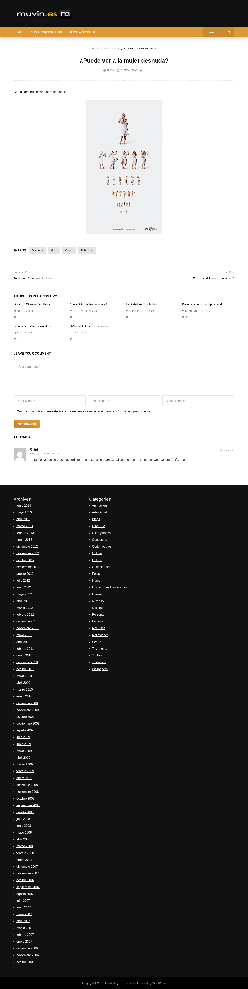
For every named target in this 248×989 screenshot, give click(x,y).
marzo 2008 (24, 846)
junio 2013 (23, 505)
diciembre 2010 (27, 662)
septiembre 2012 (28, 567)
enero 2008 (24, 859)
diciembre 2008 (27, 785)
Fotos (96, 573)
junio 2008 (23, 825)
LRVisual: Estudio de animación (89, 325)
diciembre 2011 (27, 621)
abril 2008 (23, 839)
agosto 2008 (25, 812)
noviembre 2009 (27, 710)
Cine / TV (98, 526)
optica (69, 250)
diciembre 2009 (27, 703)
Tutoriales (99, 662)
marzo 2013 (24, 526)
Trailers (97, 655)
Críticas (97, 553)
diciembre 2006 (27, 948)
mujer (54, 250)
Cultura (97, 560)
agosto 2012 (25, 573)
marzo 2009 (24, 764)
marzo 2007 (24, 928)
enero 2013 (24, 539)
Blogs (96, 519)
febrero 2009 (25, 771)
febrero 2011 (25, 648)
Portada (97, 621)
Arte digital (109, 48)
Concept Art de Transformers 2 (89, 304)
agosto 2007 (25, 894)
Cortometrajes (101, 546)
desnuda (37, 250)
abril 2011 (23, 642)
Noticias (97, 607)
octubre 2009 (25, 716)
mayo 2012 (24, 594)
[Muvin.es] (44, 14)
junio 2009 (23, 744)
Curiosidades (101, 567)
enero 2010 (24, 696)
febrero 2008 (25, 853)
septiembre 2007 (28, 887)
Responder (228, 450)
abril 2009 (23, 757)
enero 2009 (24, 778)
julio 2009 (23, 737)
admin (110, 70)
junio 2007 (23, 907)
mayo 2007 (24, 914)
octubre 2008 (25, 798)
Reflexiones (100, 635)
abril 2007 (23, 921)
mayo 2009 (24, 750)
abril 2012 (23, 601)
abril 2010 (23, 682)
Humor (96, 580)
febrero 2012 (25, 614)
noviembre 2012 (27, 553)
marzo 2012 (24, 607)
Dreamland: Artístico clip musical (202, 304)
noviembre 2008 (27, 791)
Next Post (228, 271)
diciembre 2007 (27, 866)
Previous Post (22, 271)
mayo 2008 (24, 832)
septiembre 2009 (28, 723)
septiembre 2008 (28, 805)
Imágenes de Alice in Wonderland (34, 325)
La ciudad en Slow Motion (142, 304)
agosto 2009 (25, 730)
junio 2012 (23, 587)
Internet (97, 594)
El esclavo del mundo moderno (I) (213, 278)
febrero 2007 (25, 934)
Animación (99, 505)
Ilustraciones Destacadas (109, 587)
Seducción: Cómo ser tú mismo (33, 278)
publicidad (87, 250)
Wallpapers (100, 669)
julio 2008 (23, 819)
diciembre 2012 (27, 546)
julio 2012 (23, 580)
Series (96, 642)
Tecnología (99, 648)
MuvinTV (98, 601)
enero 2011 (24, 655)
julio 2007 (23, 900)
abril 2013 (23, 519)
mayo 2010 (24, 676)
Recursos (98, 628)
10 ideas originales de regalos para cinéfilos (64, 32)
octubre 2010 (25, 669)
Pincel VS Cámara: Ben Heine (32, 304)
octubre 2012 (25, 560)
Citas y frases (101, 533)
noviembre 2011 (27, 628)
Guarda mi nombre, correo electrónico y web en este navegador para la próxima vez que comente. (84, 411)
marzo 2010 (24, 689)
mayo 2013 (24, 512)
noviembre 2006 (27, 955)
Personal (98, 614)
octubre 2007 (25, 880)
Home (18, 32)
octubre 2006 (25, 962)
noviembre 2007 (27, 873)
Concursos (99, 539)
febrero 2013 (25, 533)
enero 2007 (24, 941)
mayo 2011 (24, 635)
